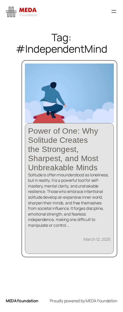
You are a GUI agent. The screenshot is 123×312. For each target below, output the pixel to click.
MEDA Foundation (22, 300)
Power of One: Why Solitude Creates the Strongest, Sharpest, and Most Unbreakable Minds (63, 149)
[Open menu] (113, 11)
